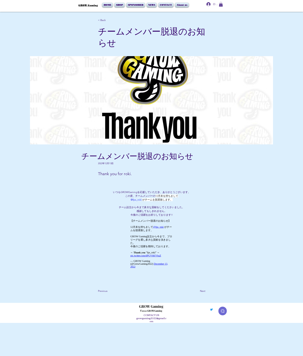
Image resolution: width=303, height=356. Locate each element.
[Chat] (222, 311)
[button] (221, 4)
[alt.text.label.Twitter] (211, 309)
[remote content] (151, 244)
